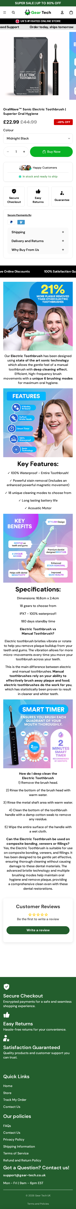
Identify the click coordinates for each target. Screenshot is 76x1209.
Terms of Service (16, 1153)
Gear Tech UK (42, 1195)
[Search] (13, 12)
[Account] (62, 12)
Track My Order (14, 1100)
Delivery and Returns (28, 241)
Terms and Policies (38, 1203)
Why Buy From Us (25, 250)
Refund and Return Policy (22, 1160)
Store (7, 1093)
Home (7, 1086)
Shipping (18, 232)
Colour (8, 130)
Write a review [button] (38, 930)
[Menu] (4, 12)
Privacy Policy (13, 1139)
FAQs (7, 1126)
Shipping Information (19, 1146)
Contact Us (11, 1107)
